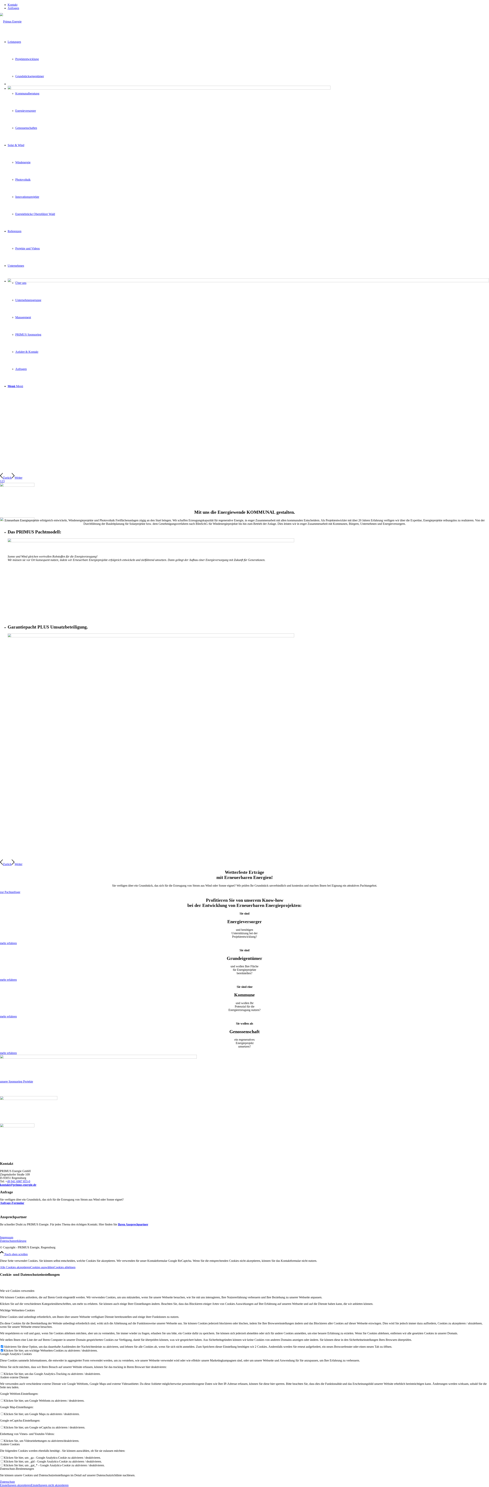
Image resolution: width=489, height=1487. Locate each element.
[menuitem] (248, 5)
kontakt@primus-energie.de (18, 1184)
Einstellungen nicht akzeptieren (50, 1485)
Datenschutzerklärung (13, 1240)
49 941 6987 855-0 (18, 1181)
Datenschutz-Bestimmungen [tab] (17, 1468)
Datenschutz (7, 1481)
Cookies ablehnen (64, 1267)
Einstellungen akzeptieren (15, 1485)
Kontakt (12, 4)
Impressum (6, 1237)
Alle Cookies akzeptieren (15, 1267)
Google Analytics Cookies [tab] (16, 1354)
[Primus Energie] (11, 21)
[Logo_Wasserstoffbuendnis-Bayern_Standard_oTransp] (28, 1099)
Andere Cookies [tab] (10, 1444)
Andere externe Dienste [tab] (14, 1377)
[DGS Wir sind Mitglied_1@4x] (17, 1126)
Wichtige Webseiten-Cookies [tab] (17, 1310)
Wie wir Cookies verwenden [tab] (17, 1290)
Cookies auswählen (42, 1267)
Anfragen (13, 8)
